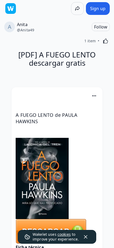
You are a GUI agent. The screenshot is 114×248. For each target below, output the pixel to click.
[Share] (77, 8)
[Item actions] (94, 96)
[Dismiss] (85, 237)
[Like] (105, 41)
